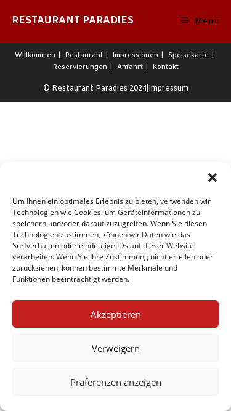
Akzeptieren (116, 314)
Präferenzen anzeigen (115, 382)
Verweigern (116, 348)
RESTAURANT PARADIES (73, 20)
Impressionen (135, 55)
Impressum (168, 89)
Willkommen (35, 55)
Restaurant (84, 55)
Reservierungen (80, 67)
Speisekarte (188, 55)
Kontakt (166, 67)
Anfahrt (130, 67)
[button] (212, 177)
